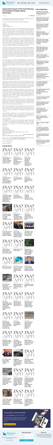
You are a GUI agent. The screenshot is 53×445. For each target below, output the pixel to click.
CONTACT (33, 2)
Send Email (7, 129)
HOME (18, 2)
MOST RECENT (24, 2)
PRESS (29, 2)
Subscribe (26, 440)
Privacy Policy (10, 440)
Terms (7, 440)
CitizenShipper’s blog (21, 116)
